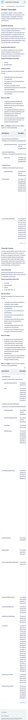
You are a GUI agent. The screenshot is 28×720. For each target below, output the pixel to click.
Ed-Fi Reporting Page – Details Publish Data (15, 6)
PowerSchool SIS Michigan (12, 2)
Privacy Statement (5, 715)
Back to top (23, 243)
